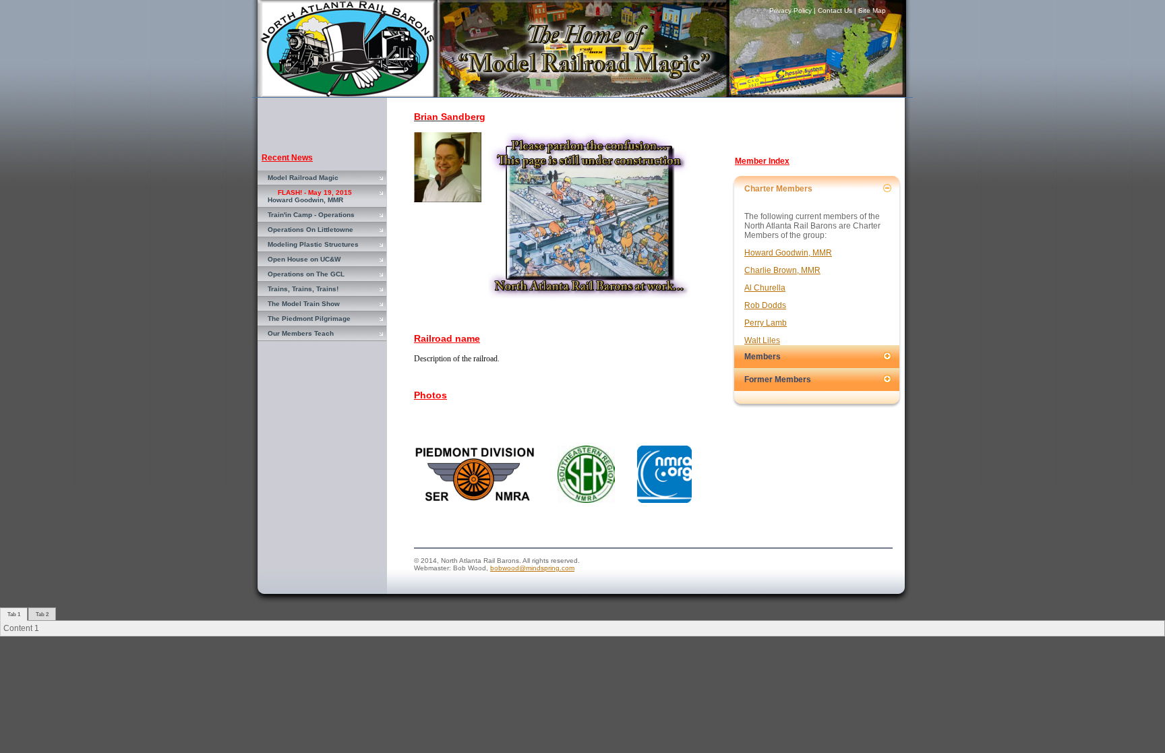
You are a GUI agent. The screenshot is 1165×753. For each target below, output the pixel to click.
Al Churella (764, 288)
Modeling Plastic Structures (313, 244)
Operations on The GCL (306, 274)
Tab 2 (42, 614)
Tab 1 (13, 614)
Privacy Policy (790, 10)
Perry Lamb (765, 323)
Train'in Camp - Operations (311, 214)
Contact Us (835, 10)
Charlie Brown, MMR (782, 270)
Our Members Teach (301, 333)
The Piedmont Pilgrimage (309, 318)
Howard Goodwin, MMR (310, 196)
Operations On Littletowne (310, 229)
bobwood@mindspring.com (532, 568)
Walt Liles (762, 340)
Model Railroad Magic (303, 177)
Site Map (872, 10)
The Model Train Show (304, 303)
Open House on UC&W (304, 259)
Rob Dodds (765, 305)
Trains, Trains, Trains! (303, 289)
